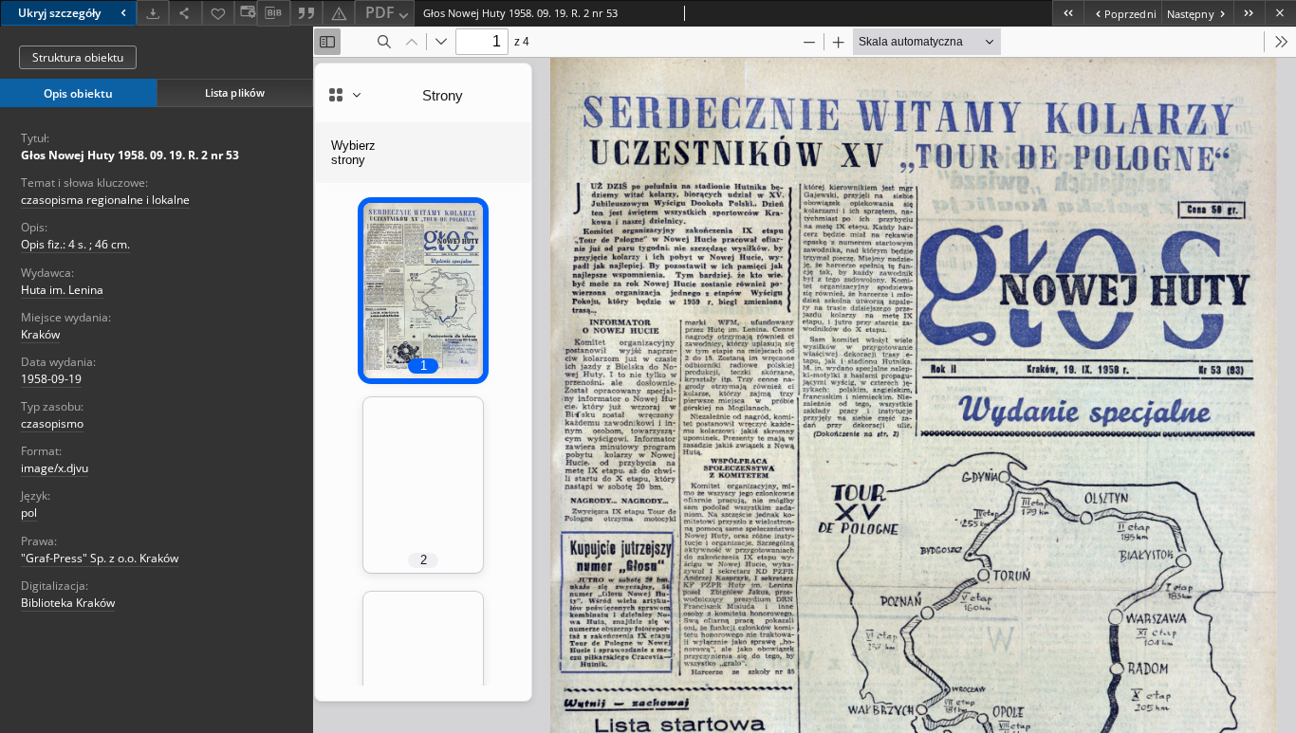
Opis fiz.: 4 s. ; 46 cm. (75, 244)
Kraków (40, 334)
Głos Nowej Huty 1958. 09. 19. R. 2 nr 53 (130, 155)
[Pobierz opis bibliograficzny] (273, 13)
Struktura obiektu (77, 57)
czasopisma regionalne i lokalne (105, 200)
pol (29, 512)
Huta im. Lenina (62, 290)
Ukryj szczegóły (59, 13)
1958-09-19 (51, 379)
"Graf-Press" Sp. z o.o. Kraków (99, 558)
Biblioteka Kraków (68, 603)
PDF (380, 12)
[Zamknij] (1280, 13)
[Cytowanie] (306, 13)
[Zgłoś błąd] (339, 13)
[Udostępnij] (185, 13)
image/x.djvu (54, 468)
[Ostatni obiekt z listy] (1249, 13)
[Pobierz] (153, 13)
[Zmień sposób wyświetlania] (245, 13)
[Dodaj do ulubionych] (218, 13)
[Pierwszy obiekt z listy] (1067, 13)
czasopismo (52, 423)
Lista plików (235, 92)
